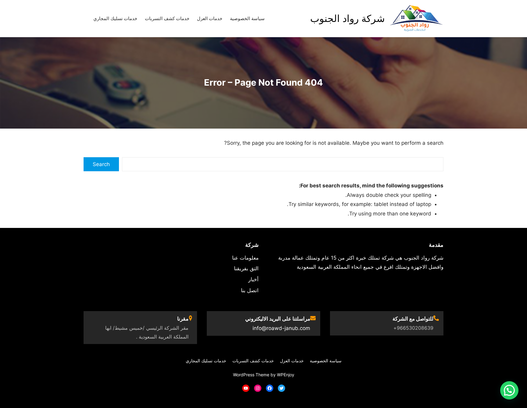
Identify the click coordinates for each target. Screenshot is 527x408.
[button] (509, 390)
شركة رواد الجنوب (347, 18)
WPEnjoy (285, 374)
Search (101, 164)
